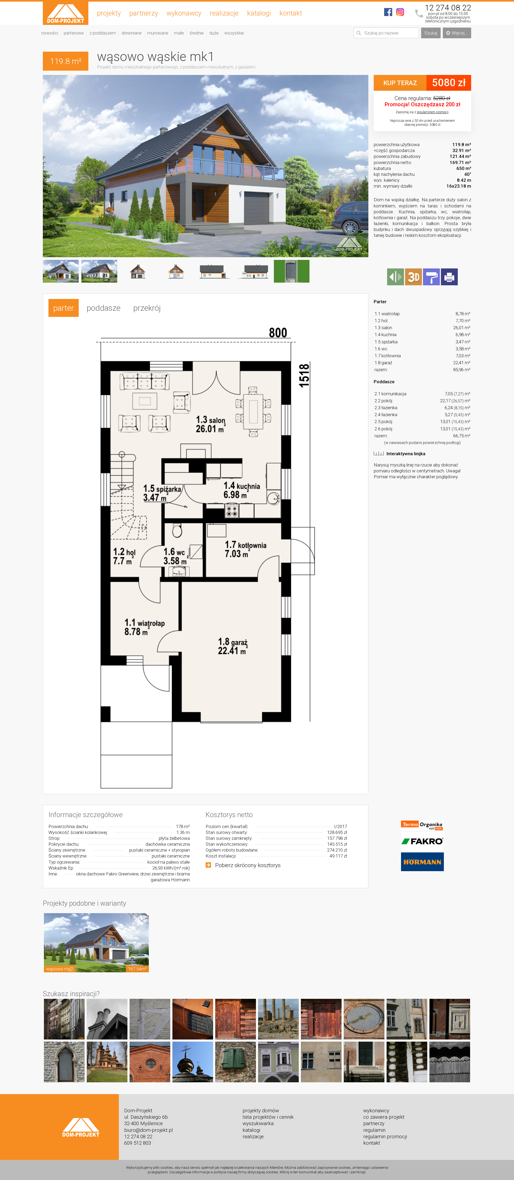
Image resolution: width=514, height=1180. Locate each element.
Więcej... (460, 33)
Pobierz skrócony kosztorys (248, 865)
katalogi (259, 13)
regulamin (374, 1130)
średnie (197, 33)
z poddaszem (102, 33)
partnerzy (143, 13)
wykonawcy (184, 13)
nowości (49, 33)
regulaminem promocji (432, 112)
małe (179, 33)
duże (214, 33)
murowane (157, 33)
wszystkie (234, 33)
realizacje (224, 13)
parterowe (74, 33)
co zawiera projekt (384, 1117)
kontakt (290, 13)
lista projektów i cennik (268, 1117)
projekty (109, 13)
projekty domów (261, 1111)
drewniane (132, 33)
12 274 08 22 (448, 8)
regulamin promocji (385, 1137)
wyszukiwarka (258, 1123)
